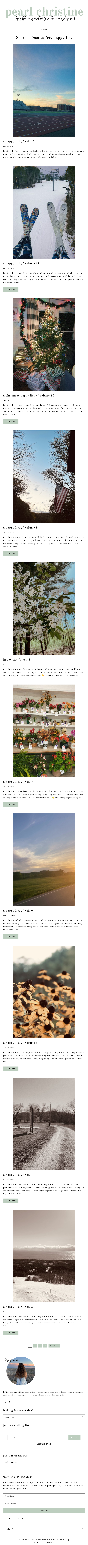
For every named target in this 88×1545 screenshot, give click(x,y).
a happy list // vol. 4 (18, 1175)
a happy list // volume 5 (20, 1043)
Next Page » (54, 1346)
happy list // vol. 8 (16, 659)
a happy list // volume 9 (20, 527)
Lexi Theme (36, 1542)
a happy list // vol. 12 (19, 141)
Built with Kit (44, 1444)
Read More (11, 289)
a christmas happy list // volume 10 (28, 395)
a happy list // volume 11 (21, 263)
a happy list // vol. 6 (18, 910)
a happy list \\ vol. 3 (18, 1307)
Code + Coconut (49, 1542)
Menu (45, 29)
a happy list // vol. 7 (18, 781)
